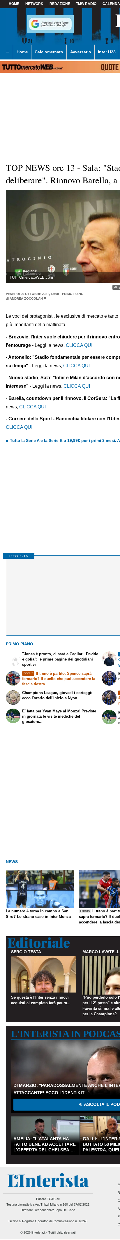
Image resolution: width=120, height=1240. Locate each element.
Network (34, 4)
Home (14, 4)
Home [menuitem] (22, 52)
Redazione (60, 4)
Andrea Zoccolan (26, 298)
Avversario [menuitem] (80, 52)
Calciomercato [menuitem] (49, 52)
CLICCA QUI (79, 345)
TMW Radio (86, 4)
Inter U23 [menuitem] (107, 52)
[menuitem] (7, 52)
